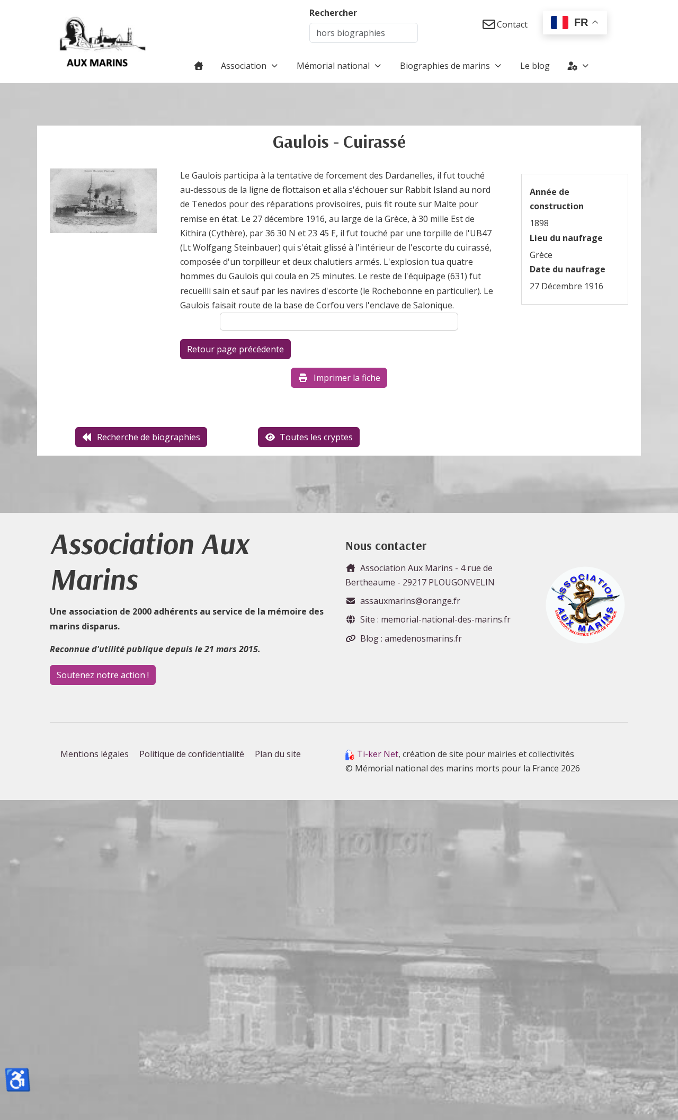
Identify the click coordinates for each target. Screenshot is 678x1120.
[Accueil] (198, 65)
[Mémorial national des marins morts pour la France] (102, 41)
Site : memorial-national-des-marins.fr (435, 619)
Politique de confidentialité (191, 754)
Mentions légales (94, 754)
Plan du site (278, 754)
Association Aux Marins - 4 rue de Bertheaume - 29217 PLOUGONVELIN (420, 575)
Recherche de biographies (148, 437)
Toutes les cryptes (316, 437)
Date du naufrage (567, 269)
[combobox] (363, 33)
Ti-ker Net (377, 754)
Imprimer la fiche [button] (347, 378)
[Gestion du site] (578, 65)
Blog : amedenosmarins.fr (411, 638)
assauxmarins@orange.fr (410, 601)
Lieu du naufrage (566, 238)
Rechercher (333, 13)
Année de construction (557, 199)
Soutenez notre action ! (103, 675)
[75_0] (103, 204)
